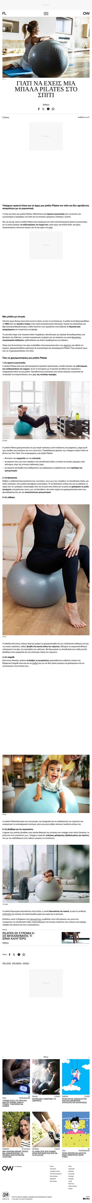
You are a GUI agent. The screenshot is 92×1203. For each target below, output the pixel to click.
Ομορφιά (71, 1178)
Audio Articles (72, 1186)
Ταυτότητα (53, 1169)
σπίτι (51, 228)
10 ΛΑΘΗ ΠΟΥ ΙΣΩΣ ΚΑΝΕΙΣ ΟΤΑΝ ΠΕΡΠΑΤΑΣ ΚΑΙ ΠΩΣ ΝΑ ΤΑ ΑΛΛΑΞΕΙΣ (44, 1153)
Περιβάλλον (5, 1148)
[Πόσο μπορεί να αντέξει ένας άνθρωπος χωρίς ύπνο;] (76, 1129)
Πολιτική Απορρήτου (56, 1174)
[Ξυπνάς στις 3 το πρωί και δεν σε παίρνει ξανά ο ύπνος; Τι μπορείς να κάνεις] (16, 1077)
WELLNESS (6, 963)
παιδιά (35, 663)
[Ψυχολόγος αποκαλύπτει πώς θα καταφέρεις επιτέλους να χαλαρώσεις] (76, 1077)
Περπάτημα (35, 1148)
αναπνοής (7, 914)
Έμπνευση (71, 1183)
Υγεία (70, 1166)
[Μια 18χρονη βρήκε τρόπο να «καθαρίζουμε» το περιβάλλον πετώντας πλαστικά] (16, 1129)
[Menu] (46, 13)
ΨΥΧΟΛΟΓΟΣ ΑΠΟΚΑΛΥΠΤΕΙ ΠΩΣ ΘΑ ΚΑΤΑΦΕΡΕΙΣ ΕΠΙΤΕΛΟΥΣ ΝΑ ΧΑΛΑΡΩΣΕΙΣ (74, 1101)
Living (70, 1181)
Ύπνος (4, 1098)
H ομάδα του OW (55, 1171)
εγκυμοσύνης (36, 919)
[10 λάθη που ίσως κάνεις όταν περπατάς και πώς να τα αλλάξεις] (46, 1129)
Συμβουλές (65, 1096)
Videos (70, 1188)
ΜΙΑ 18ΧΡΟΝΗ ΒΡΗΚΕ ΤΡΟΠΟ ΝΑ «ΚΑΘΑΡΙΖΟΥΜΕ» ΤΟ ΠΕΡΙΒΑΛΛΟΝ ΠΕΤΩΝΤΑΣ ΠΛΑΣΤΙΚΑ (15, 1154)
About (52, 1166)
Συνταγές (71, 1176)
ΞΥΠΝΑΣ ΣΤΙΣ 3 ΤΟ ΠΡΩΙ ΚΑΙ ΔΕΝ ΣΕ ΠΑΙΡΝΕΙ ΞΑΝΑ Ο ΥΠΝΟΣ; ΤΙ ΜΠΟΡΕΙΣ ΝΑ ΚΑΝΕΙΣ (14, 1103)
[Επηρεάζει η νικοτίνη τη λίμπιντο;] (46, 1077)
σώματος (67, 345)
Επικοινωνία (53, 1181)
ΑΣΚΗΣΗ (26, 963)
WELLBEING (16, 963)
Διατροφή (71, 1174)
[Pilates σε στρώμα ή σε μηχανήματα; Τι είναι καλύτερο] (76, 937)
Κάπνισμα (35, 1096)
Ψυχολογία (71, 1169)
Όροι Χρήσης (54, 1176)
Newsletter (53, 1178)
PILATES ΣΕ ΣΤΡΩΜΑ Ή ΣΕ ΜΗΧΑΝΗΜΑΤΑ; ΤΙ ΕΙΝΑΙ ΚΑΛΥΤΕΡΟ (18, 936)
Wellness (46, 104)
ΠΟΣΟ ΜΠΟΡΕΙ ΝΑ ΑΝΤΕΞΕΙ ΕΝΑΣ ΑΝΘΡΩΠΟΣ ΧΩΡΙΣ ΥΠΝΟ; (74, 1155)
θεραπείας (76, 337)
